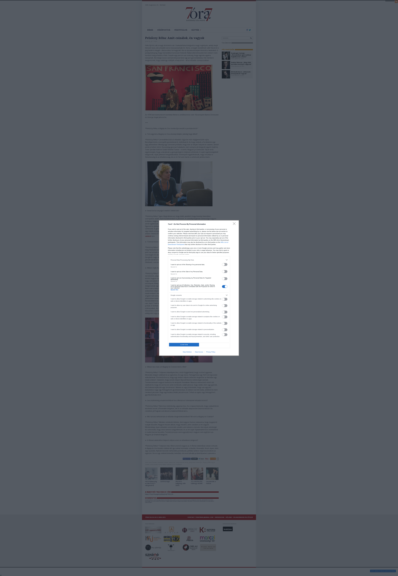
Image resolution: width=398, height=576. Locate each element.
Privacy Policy (210, 352)
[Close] (235, 224)
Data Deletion (187, 352)
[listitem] (199, 260)
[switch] (224, 264)
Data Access (199, 352)
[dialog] (199, 288)
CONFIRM (184, 344)
